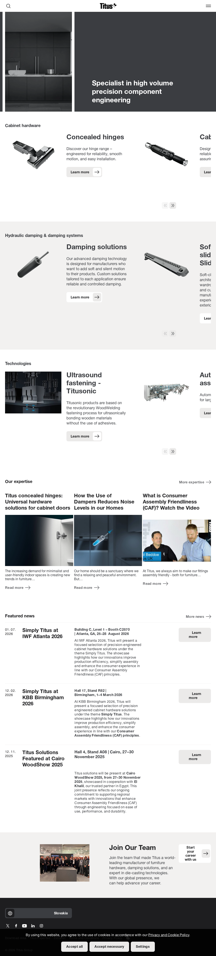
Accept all (74, 947)
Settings (143, 947)
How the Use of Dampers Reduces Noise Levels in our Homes (104, 502)
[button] (172, 205)
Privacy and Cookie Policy (168, 935)
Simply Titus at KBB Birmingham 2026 (43, 698)
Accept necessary (109, 947)
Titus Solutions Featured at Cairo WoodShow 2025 (43, 759)
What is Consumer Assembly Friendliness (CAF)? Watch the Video (171, 502)
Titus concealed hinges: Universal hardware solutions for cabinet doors (37, 502)
